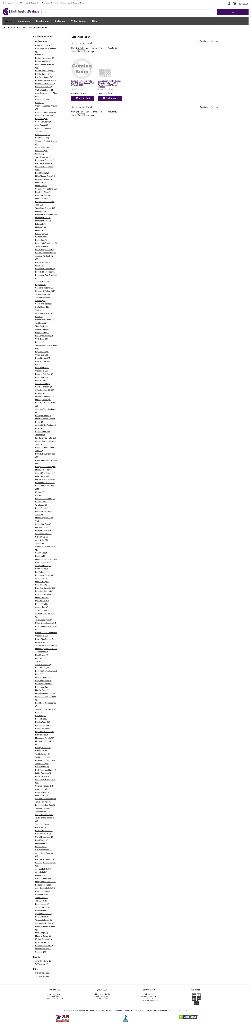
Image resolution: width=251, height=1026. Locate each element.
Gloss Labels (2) (41, 872)
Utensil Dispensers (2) (44, 837)
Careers (149, 998)
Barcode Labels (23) (43, 885)
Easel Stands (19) (42, 173)
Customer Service (50, 3)
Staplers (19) (40, 301)
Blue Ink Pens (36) (42, 722)
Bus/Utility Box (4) (42, 942)
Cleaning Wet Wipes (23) (45, 562)
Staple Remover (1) (43, 665)
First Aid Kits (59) (42, 582)
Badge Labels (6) (42, 904)
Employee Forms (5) (43, 416)
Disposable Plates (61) (44, 163)
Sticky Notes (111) (42, 307)
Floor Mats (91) (41, 183)
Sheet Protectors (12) (43, 534)
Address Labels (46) (43, 869)
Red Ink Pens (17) (42, 728)
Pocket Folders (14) (43, 531)
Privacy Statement (149, 996)
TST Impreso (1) (41, 964)
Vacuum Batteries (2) (43, 920)
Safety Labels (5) (42, 907)
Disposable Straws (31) (44, 859)
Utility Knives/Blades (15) (45, 483)
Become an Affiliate (54, 998)
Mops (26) (39, 230)
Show (74, 51)
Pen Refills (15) (41, 719)
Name (94, 48)
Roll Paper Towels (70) (44, 336)
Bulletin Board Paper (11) (45, 71)
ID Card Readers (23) (43, 939)
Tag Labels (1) (41, 901)
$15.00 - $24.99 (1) (42, 973)
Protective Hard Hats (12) (45, 591)
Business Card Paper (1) (45, 84)
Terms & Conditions (149, 1000)
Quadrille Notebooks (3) (44, 396)
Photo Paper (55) (42, 138)
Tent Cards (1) (40, 323)
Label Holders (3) (42, 875)
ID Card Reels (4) (42, 502)
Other (95, 21)
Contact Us (65, 3)
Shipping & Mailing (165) (45, 291)
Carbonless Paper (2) (44, 90)
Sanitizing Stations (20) (44, 288)
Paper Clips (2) (41, 240)
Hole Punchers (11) (43, 195)
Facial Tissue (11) (42, 333)
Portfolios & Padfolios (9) (45, 269)
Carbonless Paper (39, 27)
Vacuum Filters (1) (42, 808)
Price (102, 48)
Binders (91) (40, 55)
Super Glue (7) (41, 543)
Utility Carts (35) (41, 339)
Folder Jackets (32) (42, 476)
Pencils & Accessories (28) (45, 253)
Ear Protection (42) (42, 572)
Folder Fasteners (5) (43, 773)
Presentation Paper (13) (44, 320)
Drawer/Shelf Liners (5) (44, 639)
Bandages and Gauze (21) (45, 594)
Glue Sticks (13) (41, 540)
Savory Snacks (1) (42, 294)
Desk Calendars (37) (43, 87)
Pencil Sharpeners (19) (44, 250)
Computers (24, 21)
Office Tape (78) (41, 355)
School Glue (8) (41, 537)
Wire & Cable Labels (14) (45, 879)
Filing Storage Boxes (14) (45, 176)
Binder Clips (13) (42, 776)
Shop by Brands (79, 3)
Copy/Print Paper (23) (43, 304)
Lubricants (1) (40, 224)
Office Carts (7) (41, 658)
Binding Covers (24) (43, 751)
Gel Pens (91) (40, 716)
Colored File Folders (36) (45, 473)
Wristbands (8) (41, 505)
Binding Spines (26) (43, 748)
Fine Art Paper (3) (42, 690)
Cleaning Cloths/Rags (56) (45, 112)
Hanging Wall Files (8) (44, 374)
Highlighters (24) (42, 735)
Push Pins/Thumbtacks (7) (45, 770)
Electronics (42, 21)
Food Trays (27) (41, 796)
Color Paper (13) (42, 125)
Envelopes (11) (41, 393)
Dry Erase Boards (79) (44, 77)
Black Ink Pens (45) (43, 725)
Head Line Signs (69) (43, 192)
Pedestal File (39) (42, 668)
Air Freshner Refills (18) (44, 147)
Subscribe (35, 3)
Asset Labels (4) (41, 898)
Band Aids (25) (41, 585)
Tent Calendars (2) (42, 754)
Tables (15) (39, 310)
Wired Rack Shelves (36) (45, 208)
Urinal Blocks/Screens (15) (45, 623)
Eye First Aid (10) (42, 601)
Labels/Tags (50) (42, 211)
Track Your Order (10, 3)
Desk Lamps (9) (41, 377)
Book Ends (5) (40, 380)
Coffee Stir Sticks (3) (43, 122)
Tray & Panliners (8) (43, 802)
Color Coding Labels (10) (45, 888)
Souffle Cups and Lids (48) (45, 799)
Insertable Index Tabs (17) (45, 438)
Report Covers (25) (42, 358)
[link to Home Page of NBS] (21, 15)
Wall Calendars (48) (43, 757)
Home (8, 21)
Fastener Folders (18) (43, 179)
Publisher (84, 48)
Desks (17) (39, 154)
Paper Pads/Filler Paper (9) (46, 243)
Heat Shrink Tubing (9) (44, 917)
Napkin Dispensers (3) (44, 831)
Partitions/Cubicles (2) (44, 946)
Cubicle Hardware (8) (43, 387)
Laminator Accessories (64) (46, 214)
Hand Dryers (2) (41, 840)
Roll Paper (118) (41, 234)
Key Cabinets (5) (42, 352)
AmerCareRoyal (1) (43, 961)
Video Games (78, 21)
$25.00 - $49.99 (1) (42, 976)
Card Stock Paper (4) (43, 681)
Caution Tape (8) (42, 607)
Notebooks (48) (41, 237)
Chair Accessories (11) (44, 100)
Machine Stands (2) (43, 936)
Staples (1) (39, 661)
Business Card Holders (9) (45, 80)
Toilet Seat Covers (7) (43, 620)
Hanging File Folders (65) (45, 467)
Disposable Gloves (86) (44, 575)
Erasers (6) (39, 342)
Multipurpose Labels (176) (45, 882)
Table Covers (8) (41, 246)
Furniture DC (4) (41, 527)
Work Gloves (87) (42, 578)
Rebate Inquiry (102, 998)
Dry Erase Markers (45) (44, 732)
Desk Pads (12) (41, 151)
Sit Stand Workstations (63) (46, 189)
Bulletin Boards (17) (43, 74)
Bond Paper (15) (41, 687)
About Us (24, 3)
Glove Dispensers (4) (43, 850)
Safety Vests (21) (42, 569)
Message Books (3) (43, 400)
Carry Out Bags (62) (43, 792)
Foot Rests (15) (41, 186)
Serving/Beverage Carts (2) (46, 645)
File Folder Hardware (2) (45, 479)
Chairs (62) (39, 103)
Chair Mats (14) (41, 553)
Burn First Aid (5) (41, 604)
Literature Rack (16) (43, 218)
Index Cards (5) (41, 199)
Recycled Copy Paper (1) (45, 272)
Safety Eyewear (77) (43, 566)
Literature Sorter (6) (43, 221)
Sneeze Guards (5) (42, 384)
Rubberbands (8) (42, 767)
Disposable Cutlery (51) (44, 160)
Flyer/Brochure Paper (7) (45, 693)
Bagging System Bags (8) (45, 805)
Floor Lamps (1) (41, 933)
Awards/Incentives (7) (43, 45)
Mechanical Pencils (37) (44, 738)
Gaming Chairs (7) (42, 677)
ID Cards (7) (40, 492)
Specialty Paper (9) (42, 297)
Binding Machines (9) (43, 61)
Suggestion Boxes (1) (43, 524)
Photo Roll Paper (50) (43, 684)
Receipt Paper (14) (42, 135)
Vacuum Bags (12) (42, 811)
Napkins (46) (40, 556)
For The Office (23, 27)
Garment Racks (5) (42, 642)
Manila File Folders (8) (44, 470)
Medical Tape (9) (42, 598)
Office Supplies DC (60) (44, 390)
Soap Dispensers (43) (44, 815)
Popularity (112, 48)
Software (60, 21)
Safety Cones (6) (42, 610)
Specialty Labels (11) (43, 914)
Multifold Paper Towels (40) (46, 559)
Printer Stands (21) (42, 508)
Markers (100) (40, 227)
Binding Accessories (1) (44, 58)
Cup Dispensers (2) (43, 834)
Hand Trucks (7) (41, 655)
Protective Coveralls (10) (45, 588)
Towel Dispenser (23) (43, 157)
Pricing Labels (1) (42, 910)
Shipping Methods (102, 994)
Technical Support (55, 996)
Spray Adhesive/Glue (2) (44, 923)
